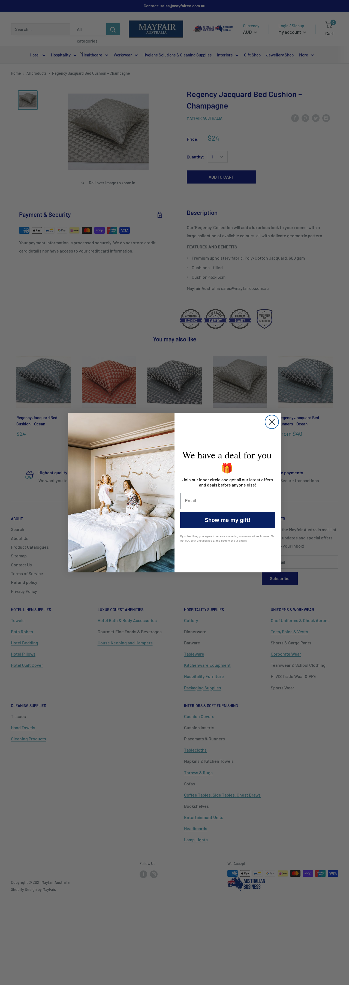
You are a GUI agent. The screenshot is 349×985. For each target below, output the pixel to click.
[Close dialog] (272, 422)
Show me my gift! (228, 520)
